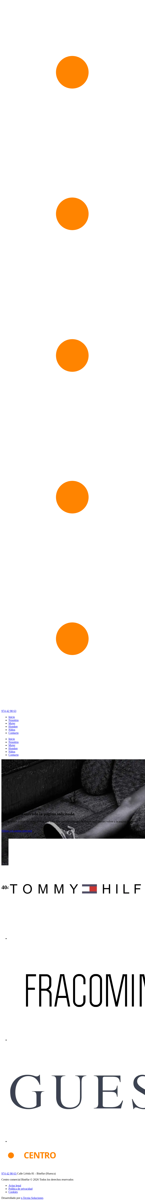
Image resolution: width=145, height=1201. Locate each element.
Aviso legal (14, 1185)
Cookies (13, 1191)
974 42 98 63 (8, 710)
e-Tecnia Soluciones (32, 1197)
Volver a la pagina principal (16, 830)
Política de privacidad (20, 1188)
